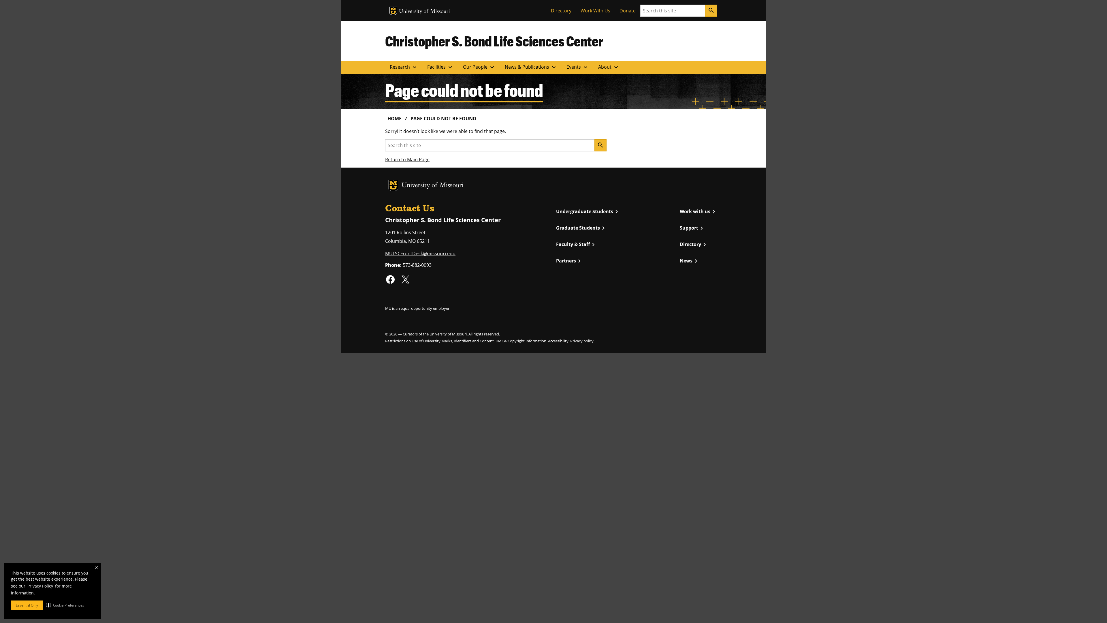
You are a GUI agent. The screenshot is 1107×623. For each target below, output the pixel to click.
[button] (65, 605)
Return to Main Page (407, 159)
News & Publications (531, 67)
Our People (479, 67)
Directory (561, 10)
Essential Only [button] (27, 605)
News (689, 261)
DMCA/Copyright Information (521, 341)
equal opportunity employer (425, 308)
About (609, 67)
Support (692, 228)
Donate (628, 10)
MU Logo (393, 11)
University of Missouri (424, 12)
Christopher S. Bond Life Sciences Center (494, 41)
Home (394, 118)
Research (404, 67)
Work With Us (595, 10)
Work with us (698, 211)
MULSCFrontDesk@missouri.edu (420, 253)
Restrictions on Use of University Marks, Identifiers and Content (439, 341)
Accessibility (558, 341)
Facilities (440, 67)
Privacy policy (582, 341)
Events (577, 67)
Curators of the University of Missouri (435, 334)
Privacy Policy (40, 586)
